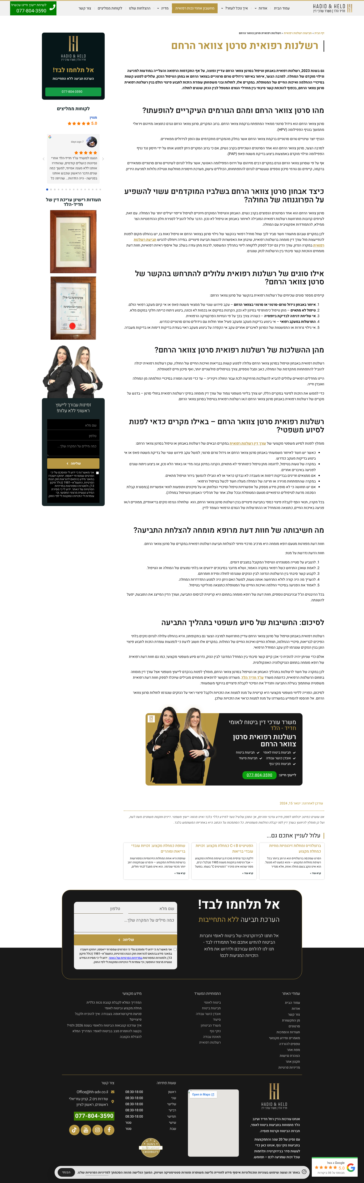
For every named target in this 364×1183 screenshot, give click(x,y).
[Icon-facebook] (109, 1130)
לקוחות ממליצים (110, 8)
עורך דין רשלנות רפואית (248, 443)
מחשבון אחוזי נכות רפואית (194, 8)
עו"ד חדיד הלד (252, 677)
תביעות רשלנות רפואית (298, 33)
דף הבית (319, 33)
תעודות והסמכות (288, 1032)
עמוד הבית (282, 8)
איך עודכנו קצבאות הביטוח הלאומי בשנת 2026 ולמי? (104, 1025)
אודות (296, 1008)
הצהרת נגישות (290, 1055)
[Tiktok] (74, 1130)
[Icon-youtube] (86, 1130)
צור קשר (85, 8)
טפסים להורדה (289, 1044)
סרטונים (294, 1026)
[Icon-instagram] (97, 1130)
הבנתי (66, 1172)
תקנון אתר (293, 1061)
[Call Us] (52, 7)
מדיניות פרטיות (289, 1067)
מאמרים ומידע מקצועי (284, 1038)
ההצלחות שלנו (139, 8)
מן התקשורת (291, 1020)
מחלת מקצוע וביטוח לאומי (123, 1008)
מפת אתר (293, 1049)
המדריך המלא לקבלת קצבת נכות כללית (114, 1002)
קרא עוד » (315, 873)
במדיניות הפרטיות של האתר (74, 487)
